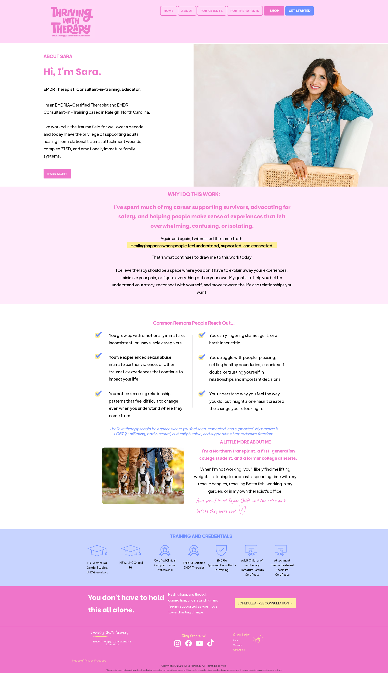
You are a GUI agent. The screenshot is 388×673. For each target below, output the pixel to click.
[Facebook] (188, 643)
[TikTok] (210, 643)
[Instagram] (177, 643)
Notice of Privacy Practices (89, 660)
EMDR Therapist (59, 89)
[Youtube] (199, 643)
